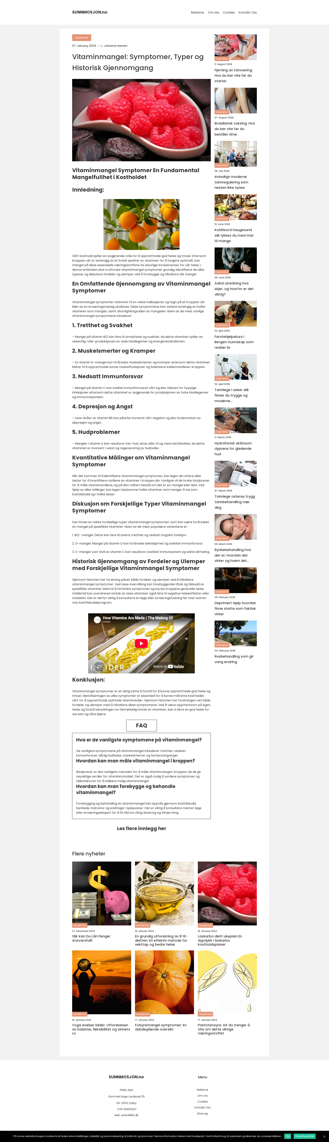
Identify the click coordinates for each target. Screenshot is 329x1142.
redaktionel (81, 37)
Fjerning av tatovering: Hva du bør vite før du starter (234, 75)
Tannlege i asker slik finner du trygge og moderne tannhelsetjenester (232, 395)
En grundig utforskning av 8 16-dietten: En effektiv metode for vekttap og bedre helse (161, 940)
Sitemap (202, 1113)
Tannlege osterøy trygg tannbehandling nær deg (235, 502)
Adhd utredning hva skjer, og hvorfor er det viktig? (234, 289)
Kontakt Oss (248, 12)
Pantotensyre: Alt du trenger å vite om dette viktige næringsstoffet (224, 1029)
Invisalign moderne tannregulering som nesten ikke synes (231, 182)
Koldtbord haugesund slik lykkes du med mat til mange (234, 235)
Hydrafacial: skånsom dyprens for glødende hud (233, 448)
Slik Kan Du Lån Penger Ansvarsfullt (91, 938)
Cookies (229, 12)
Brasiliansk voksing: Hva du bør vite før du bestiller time (235, 129)
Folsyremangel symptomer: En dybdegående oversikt (161, 1027)
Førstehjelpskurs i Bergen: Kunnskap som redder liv (234, 342)
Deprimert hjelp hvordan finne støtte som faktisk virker (235, 608)
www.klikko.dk (129, 1115)
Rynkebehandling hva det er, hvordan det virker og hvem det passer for (233, 555)
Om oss (213, 12)
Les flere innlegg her (141, 828)
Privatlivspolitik (304, 1136)
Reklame (197, 12)
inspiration (222, 58)
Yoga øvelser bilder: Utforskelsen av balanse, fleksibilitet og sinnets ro (101, 1029)
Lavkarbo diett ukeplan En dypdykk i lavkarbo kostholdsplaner (220, 940)
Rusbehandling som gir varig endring (234, 659)
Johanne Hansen (115, 45)
